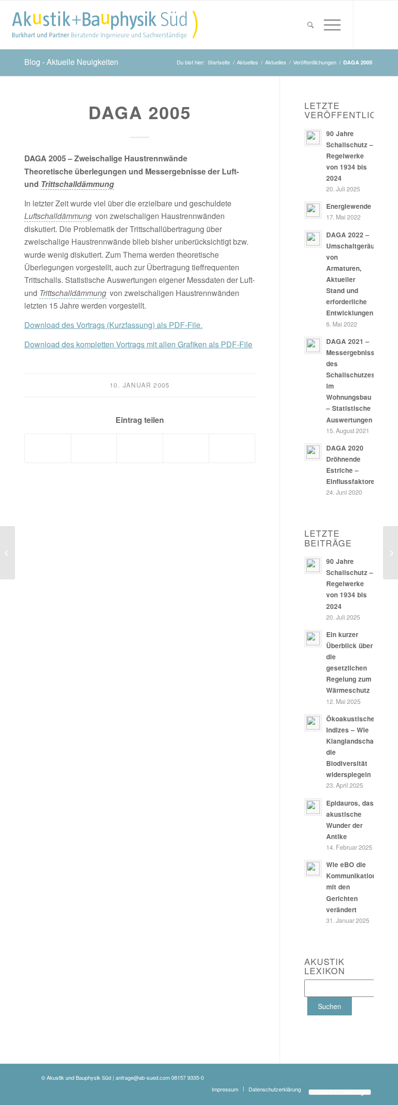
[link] (77, 184)
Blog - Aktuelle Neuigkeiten (71, 61)
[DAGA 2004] (7, 552)
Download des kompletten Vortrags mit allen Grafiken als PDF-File (138, 344)
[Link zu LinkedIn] (383, 24)
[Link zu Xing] (368, 24)
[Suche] (310, 24)
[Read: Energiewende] (313, 210)
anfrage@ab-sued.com (143, 1077)
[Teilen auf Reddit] (186, 448)
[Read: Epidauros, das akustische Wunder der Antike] (313, 807)
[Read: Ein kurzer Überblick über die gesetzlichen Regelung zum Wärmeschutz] (313, 638)
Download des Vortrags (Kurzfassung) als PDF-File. (113, 324)
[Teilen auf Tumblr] (140, 448)
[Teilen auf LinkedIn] (94, 448)
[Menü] (330, 24)
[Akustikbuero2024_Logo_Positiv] (105, 24)
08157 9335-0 (187, 1077)
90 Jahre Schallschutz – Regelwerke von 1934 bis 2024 (349, 156)
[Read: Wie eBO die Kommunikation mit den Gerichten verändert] (313, 868)
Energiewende (348, 206)
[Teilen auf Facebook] (48, 448)
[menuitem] (310, 24)
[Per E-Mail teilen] (232, 448)
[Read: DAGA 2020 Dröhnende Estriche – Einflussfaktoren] (313, 452)
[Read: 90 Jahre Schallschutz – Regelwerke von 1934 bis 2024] (313, 137)
